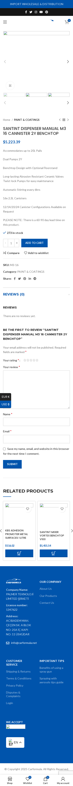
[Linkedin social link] (29, 278)
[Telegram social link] (35, 278)
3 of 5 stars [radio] (30, 360)
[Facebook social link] (26, 12)
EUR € (6, 396)
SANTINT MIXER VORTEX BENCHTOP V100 (52, 535)
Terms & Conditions (18, 678)
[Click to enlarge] (10, 86)
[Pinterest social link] (46, 12)
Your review (11, 367)
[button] (19, 553)
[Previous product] (60, 120)
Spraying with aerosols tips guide (51, 680)
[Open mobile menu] (5, 22)
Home (7, 119)
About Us (46, 588)
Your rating (11, 360)
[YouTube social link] (41, 12)
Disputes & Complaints (13, 694)
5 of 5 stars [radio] (37, 360)
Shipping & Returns (18, 671)
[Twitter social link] (30, 12)
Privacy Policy (14, 685)
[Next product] (68, 120)
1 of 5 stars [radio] (24, 360)
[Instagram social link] (35, 12)
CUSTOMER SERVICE (14, 662)
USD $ (6, 404)
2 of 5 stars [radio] (27, 360)
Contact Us (47, 602)
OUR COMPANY (50, 581)
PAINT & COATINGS (27, 119)
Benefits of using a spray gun (51, 669)
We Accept (14, 722)
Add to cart (34, 242)
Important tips (52, 661)
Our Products (48, 595)
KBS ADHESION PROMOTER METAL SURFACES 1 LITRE (16, 534)
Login (9, 703)
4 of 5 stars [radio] (33, 360)
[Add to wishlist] (27, 508)
